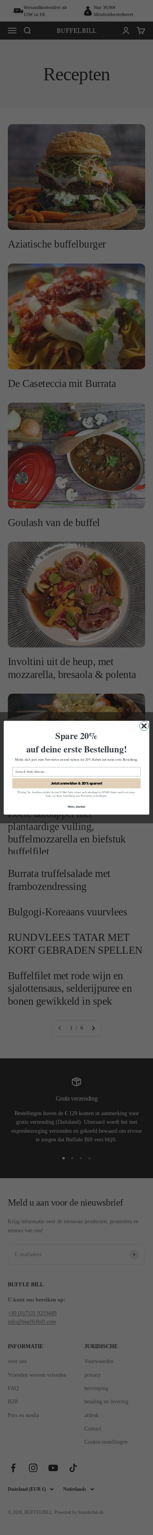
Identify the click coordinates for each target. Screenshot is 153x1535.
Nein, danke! (76, 806)
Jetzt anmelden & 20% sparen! (76, 783)
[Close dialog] (144, 725)
